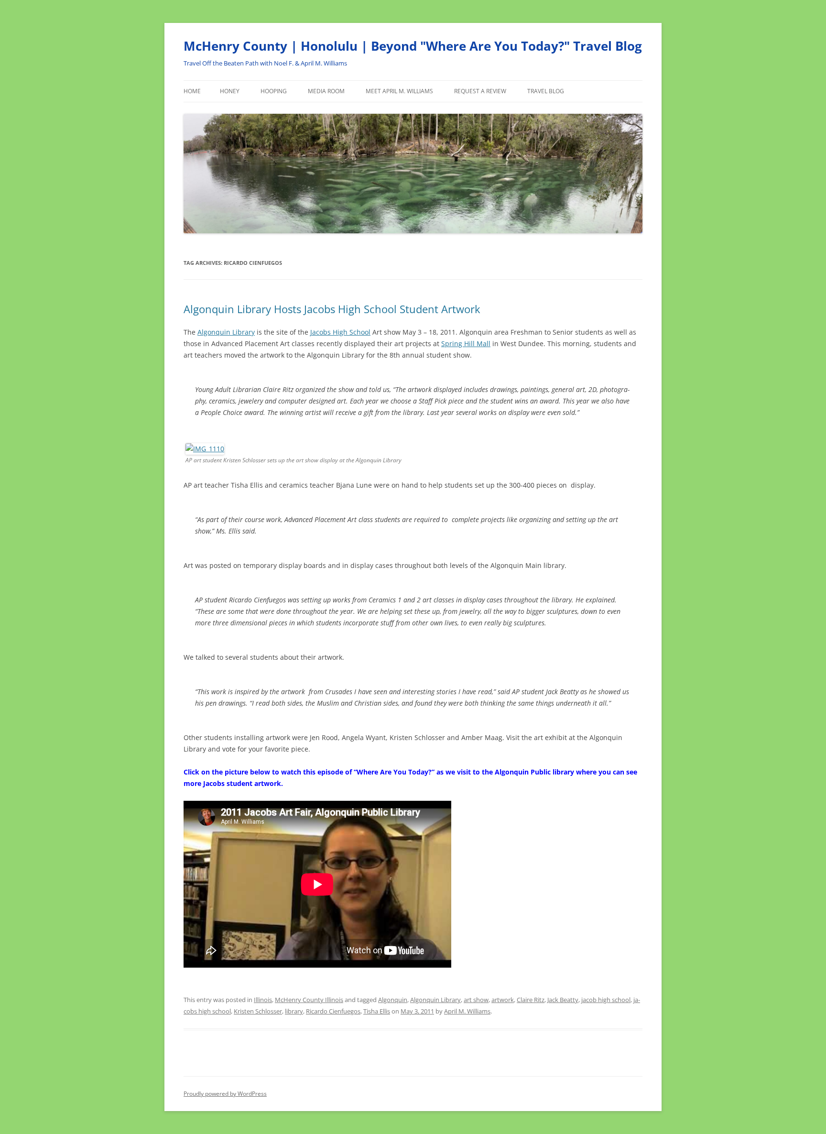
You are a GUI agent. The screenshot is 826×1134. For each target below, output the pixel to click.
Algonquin (392, 999)
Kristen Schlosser (258, 1011)
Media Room (326, 91)
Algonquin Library (226, 332)
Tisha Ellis (376, 1011)
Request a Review (480, 91)
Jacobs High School (340, 332)
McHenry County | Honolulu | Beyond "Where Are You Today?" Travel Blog (413, 46)
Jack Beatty (562, 999)
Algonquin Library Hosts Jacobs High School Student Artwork (332, 309)
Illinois (263, 999)
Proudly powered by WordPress (225, 1094)
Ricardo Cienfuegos (333, 1011)
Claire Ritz (530, 999)
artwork (502, 999)
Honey (229, 91)
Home (192, 91)
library (294, 1011)
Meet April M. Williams (399, 91)
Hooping (274, 91)
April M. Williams (467, 1011)
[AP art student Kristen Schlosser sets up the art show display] (204, 448)
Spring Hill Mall (465, 343)
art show (476, 999)
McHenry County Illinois (309, 999)
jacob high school (605, 999)
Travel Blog (545, 91)
